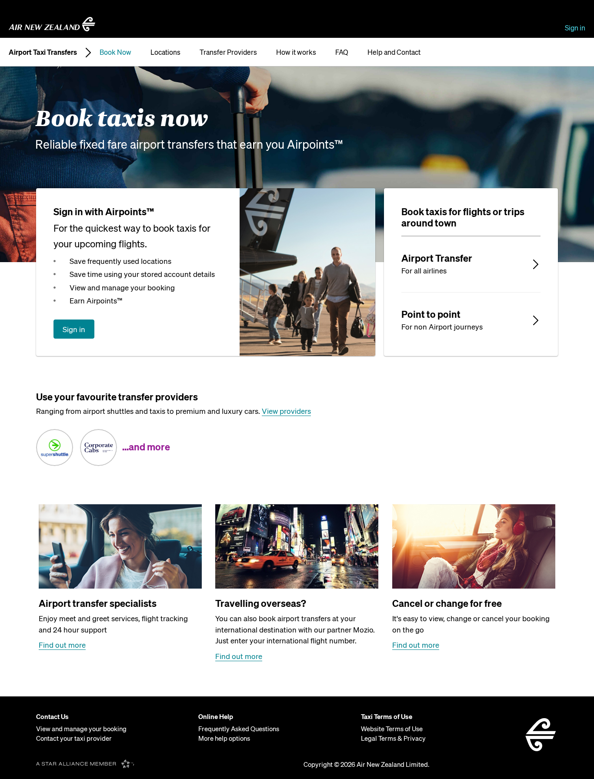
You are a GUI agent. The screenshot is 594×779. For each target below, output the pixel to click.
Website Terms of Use (392, 728)
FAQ (341, 52)
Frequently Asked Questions (238, 728)
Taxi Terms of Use (386, 716)
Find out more (62, 644)
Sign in (575, 27)
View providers (286, 411)
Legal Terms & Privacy (393, 738)
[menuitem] (114, 727)
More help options (224, 738)
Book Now (115, 52)
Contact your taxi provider (74, 738)
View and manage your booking (81, 728)
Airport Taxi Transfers (43, 52)
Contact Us (52, 716)
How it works (296, 52)
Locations (165, 52)
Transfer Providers (228, 52)
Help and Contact (393, 52)
